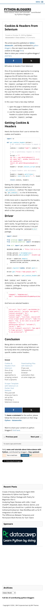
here (21, 51)
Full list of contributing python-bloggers (18, 598)
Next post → (36, 437)
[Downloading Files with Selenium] (29, 370)
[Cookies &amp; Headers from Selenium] (13, 371)
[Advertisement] (19, 566)
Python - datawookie (13, 420)
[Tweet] (31, 60)
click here (8, 56)
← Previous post (11, 437)
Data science (20, 37)
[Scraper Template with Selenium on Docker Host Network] (13, 392)
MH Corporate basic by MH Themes (27, 605)
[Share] (13, 60)
